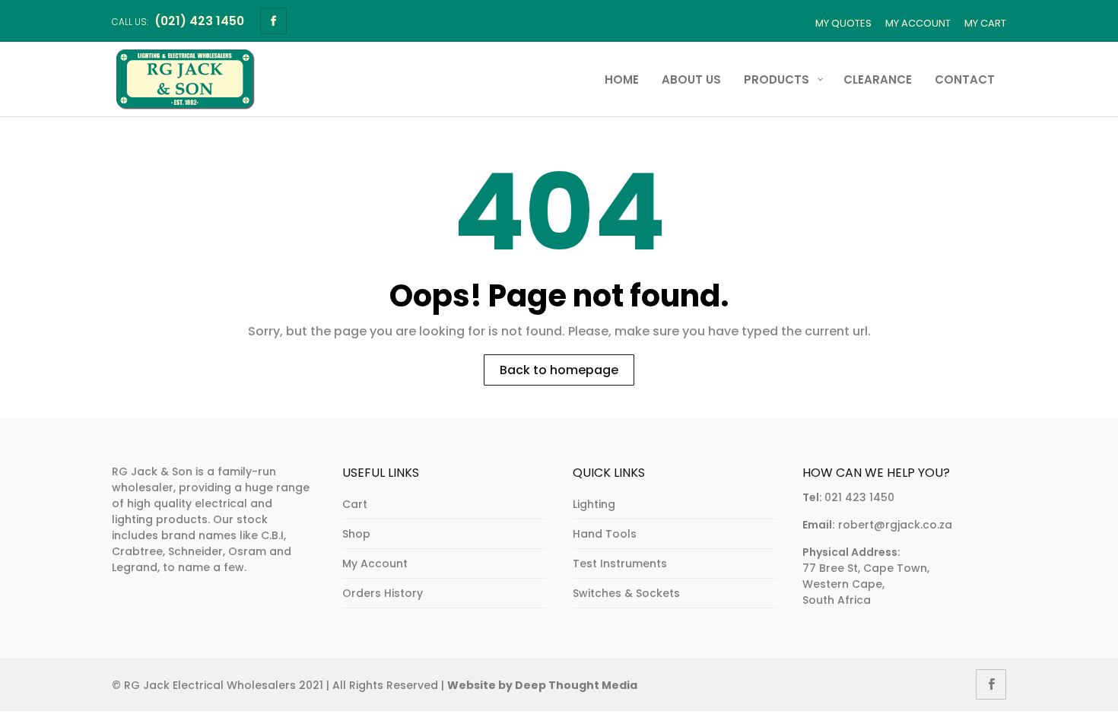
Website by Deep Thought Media (542, 685)
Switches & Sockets (626, 593)
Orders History (382, 593)
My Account (918, 23)
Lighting (594, 504)
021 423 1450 (859, 497)
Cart (354, 504)
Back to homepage (559, 370)
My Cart (985, 23)
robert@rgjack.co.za (895, 524)
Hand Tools (605, 533)
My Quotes (843, 23)
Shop (356, 533)
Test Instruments (620, 563)
